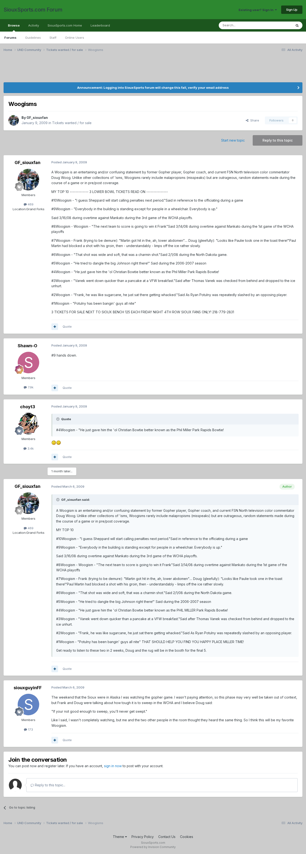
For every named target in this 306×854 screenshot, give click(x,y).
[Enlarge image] (53, 442)
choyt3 (27, 406)
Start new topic (233, 140)
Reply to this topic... (49, 785)
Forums (10, 37)
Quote (67, 326)
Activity (33, 25)
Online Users (74, 37)
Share (253, 120)
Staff (52, 37)
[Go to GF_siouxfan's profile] (13, 120)
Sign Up (291, 9)
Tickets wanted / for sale (72, 123)
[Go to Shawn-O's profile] (28, 362)
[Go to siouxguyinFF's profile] (28, 704)
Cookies (186, 837)
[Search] (297, 25)
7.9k (30, 387)
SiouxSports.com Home (65, 25)
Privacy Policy (142, 837)
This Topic (277, 25)
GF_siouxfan (37, 118)
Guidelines (33, 37)
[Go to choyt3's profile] (28, 423)
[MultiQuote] (54, 326)
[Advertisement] (147, 70)
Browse (14, 25)
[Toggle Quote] (58, 419)
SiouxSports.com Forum (33, 9)
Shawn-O (27, 345)
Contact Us (166, 837)
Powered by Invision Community (153, 847)
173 (30, 729)
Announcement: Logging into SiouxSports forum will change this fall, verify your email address (153, 87)
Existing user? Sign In (257, 10)
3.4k (30, 448)
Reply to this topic (277, 140)
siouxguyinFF (28, 687)
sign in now (113, 766)
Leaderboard (100, 25)
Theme (119, 837)
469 (30, 204)
